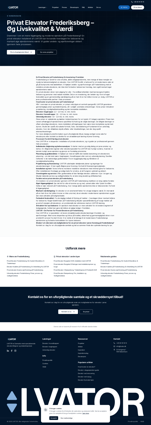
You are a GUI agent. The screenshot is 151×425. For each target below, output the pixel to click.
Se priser (86, 312)
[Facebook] (12, 351)
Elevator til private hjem (86, 380)
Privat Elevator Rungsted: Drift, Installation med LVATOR (72, 261)
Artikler (90, 7)
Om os (98, 7)
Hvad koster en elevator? (86, 367)
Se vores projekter (46, 52)
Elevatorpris (74, 7)
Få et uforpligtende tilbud (19, 52)
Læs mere (85, 413)
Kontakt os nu (66, 312)
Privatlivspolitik (47, 360)
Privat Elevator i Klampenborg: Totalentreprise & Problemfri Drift (75, 270)
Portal (125, 7)
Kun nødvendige (67, 418)
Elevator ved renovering (86, 373)
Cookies (45, 363)
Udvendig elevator (48, 350)
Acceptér (54, 418)
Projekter (55, 7)
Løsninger (42, 7)
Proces (64, 7)
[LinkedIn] (8, 351)
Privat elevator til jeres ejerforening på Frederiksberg (25, 270)
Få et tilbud (138, 7)
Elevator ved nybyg (84, 377)
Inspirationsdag (83, 353)
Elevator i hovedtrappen (50, 343)
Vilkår (44, 367)
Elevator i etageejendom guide (88, 370)
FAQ (83, 7)
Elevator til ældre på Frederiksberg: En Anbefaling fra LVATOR (28, 267)
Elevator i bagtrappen (49, 347)
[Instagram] (15, 351)
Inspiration (81, 350)
